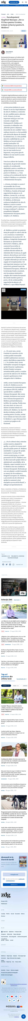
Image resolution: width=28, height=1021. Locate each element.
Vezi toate (17, 600)
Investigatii (5, 966)
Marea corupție (14, 970)
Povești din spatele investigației (9, 972)
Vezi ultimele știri (21, 679)
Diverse (3, 916)
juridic (2, 940)
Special (3, 952)
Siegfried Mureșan (13, 558)
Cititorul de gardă (22, 936)
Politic (12, 14)
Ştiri (8, 14)
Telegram (7, 996)
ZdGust (3, 944)
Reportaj (8, 961)
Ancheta (3, 970)
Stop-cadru (18, 961)
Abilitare (3, 955)
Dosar (8, 970)
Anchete (3, 961)
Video (3, 920)
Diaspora (3, 934)
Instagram (20, 996)
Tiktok (18, 1000)
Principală (3, 14)
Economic (17, 913)
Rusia (16, 685)
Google (9, 1000)
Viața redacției (17, 934)
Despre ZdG (4, 901)
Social (3, 790)
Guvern (6, 685)
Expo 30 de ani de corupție (13, 958)
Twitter (14, 1000)
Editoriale (9, 934)
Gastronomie (4, 936)
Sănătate (11, 931)
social (11, 940)
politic (7, 940)
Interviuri (3, 958)
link (4, 590)
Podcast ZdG (18, 931)
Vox (13, 961)
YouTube (11, 996)
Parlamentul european (17, 556)
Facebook (16, 996)
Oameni (15, 955)
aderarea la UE (6, 556)
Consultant (4, 939)
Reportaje (8, 644)
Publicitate (4, 903)
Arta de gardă (12, 936)
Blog (2, 928)
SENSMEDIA (16, 1016)
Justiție (3, 913)
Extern (22, 913)
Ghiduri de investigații (7, 975)
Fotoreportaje (22, 955)
